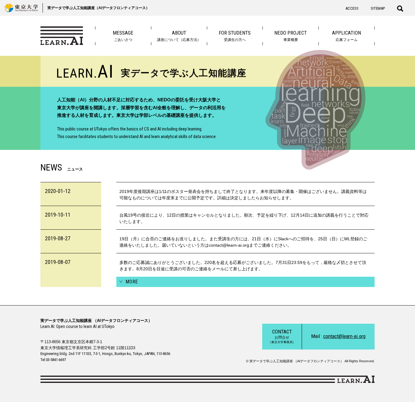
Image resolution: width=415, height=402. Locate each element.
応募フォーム (346, 36)
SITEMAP (378, 8)
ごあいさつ (123, 36)
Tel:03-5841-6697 (53, 359)
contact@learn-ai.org (344, 336)
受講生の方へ (235, 36)
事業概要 (290, 36)
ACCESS (351, 8)
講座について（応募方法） (179, 36)
